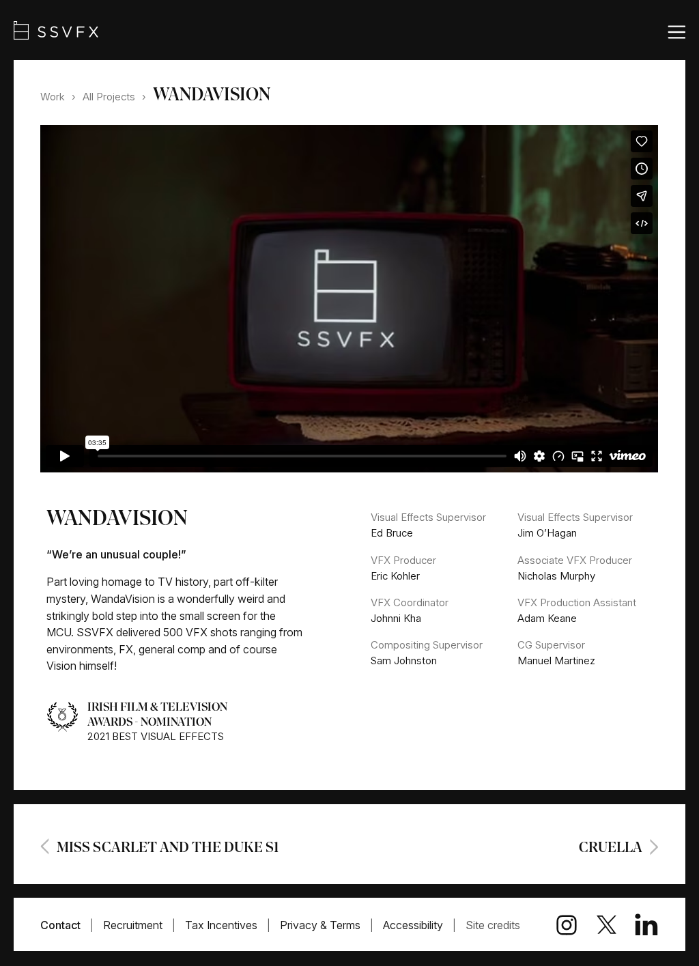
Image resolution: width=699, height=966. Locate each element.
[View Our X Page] (597, 925)
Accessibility (413, 925)
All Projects (109, 96)
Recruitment (132, 925)
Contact (60, 925)
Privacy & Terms (320, 925)
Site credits (493, 925)
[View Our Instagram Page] (558, 925)
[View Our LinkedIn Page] (637, 925)
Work (52, 96)
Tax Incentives (221, 925)
